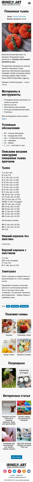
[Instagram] (5, 471)
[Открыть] (29, 3)
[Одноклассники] (24, 471)
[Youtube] (9, 471)
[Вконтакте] (29, 471)
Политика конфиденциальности (17, 477)
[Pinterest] (19, 471)
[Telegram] (14, 471)
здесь (4, 119)
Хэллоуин (15, 306)
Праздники (24, 306)
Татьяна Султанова (19, 16)
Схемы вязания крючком (11, 4)
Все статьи (16, 457)
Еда (8, 306)
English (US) (19, 475)
